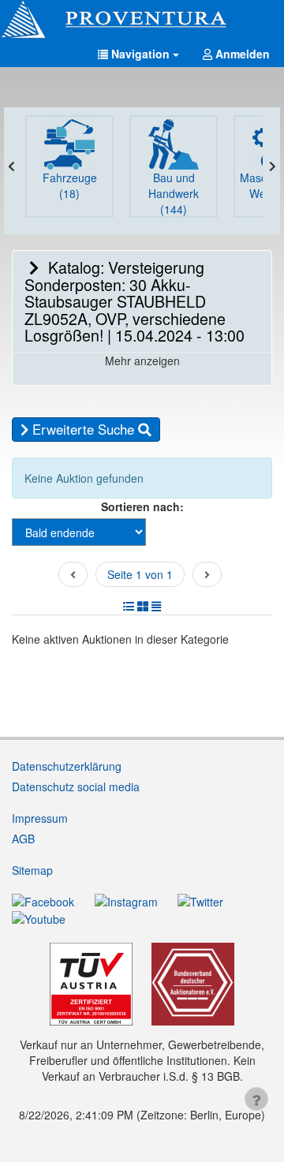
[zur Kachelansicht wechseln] (142, 606)
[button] (138, 53)
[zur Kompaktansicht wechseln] (156, 606)
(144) (173, 193)
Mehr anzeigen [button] (142, 360)
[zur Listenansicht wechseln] (128, 606)
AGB (23, 838)
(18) (70, 185)
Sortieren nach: (142, 506)
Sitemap (32, 870)
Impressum (40, 818)
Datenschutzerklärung (66, 766)
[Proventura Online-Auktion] (142, 19)
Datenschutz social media (76, 786)
